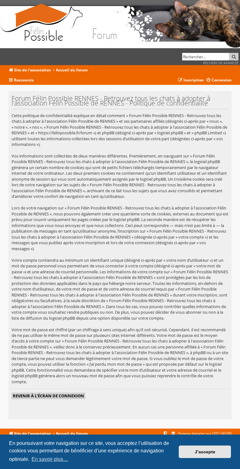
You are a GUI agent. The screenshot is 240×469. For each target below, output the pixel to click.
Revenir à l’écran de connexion (48, 396)
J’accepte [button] (205, 451)
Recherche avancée (220, 62)
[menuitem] (219, 80)
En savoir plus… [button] (50, 459)
